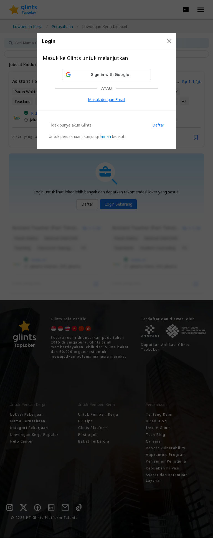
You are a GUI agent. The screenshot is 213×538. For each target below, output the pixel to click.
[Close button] (169, 41)
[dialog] (106, 91)
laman (105, 136)
